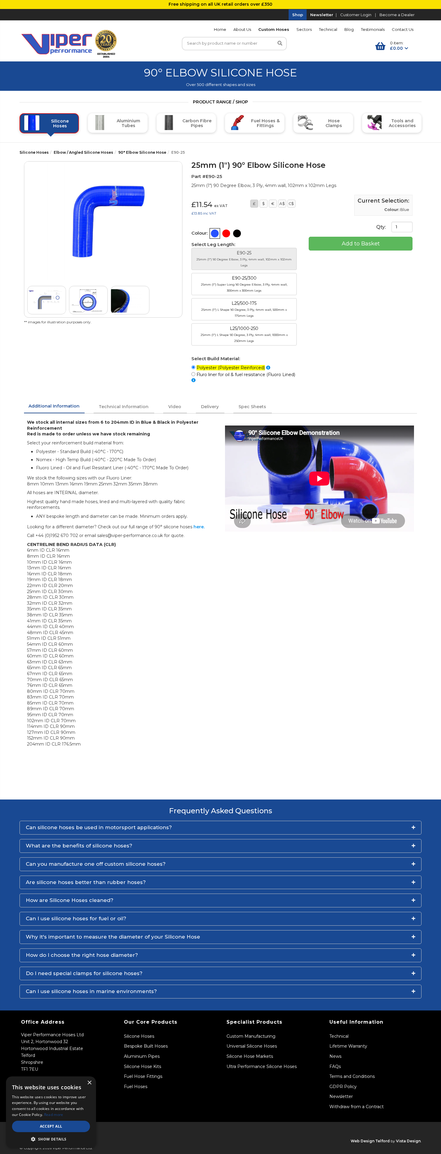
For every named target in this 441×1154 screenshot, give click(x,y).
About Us (242, 29)
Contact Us (402, 29)
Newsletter (321, 14)
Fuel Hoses (135, 1086)
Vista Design (408, 1141)
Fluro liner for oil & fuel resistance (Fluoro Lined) (246, 374)
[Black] (237, 233)
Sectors (304, 29)
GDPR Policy (343, 1086)
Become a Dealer (397, 14)
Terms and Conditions (352, 1076)
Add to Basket (361, 243)
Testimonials (373, 29)
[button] (221, 828)
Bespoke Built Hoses (146, 1046)
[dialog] (51, 1112)
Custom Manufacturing (250, 1036)
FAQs (335, 1066)
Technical (328, 29)
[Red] (226, 233)
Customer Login (355, 14)
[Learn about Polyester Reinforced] (268, 367)
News (335, 1056)
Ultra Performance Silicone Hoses (261, 1066)
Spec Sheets (252, 406)
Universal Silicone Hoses (251, 1046)
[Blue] (215, 233)
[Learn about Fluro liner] (193, 380)
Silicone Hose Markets (249, 1056)
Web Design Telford (370, 1141)
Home (220, 29)
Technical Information (123, 406)
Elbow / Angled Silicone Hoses (83, 152)
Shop (297, 14)
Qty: (381, 227)
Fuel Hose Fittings (143, 1076)
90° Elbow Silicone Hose (142, 152)
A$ (282, 203)
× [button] (89, 1083)
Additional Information (54, 406)
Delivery (210, 406)
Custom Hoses (273, 29)
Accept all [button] (51, 1126)
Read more (53, 1114)
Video (174, 406)
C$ (291, 203)
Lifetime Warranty (348, 1046)
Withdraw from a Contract (356, 1106)
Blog (349, 29)
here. (199, 527)
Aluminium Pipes (142, 1056)
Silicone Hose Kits (142, 1066)
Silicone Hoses (34, 152)
